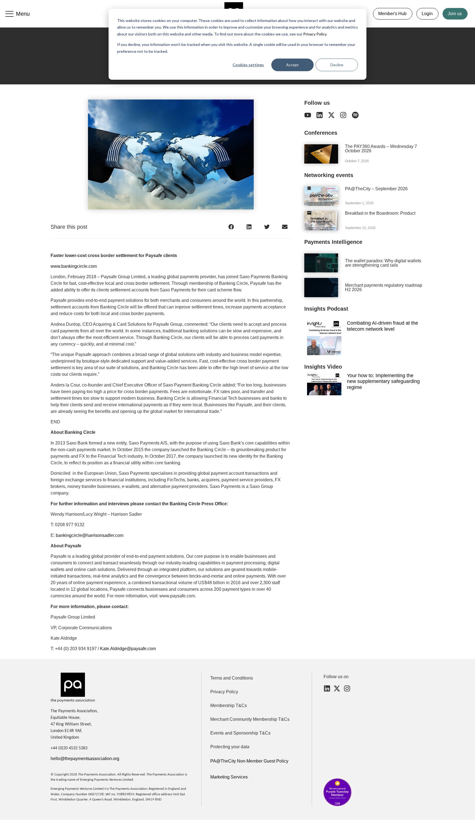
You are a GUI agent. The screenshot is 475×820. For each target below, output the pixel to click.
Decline (336, 64)
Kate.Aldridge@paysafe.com (128, 648)
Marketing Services (229, 777)
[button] (231, 226)
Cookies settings (248, 64)
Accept (292, 64)
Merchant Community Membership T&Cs (249, 719)
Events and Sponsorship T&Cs (240, 733)
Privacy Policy (314, 34)
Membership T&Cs (228, 705)
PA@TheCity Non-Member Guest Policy (249, 761)
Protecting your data (229, 746)
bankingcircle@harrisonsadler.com (89, 535)
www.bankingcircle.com (74, 266)
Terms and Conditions (231, 678)
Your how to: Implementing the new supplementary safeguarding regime (383, 381)
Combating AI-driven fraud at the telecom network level (382, 326)
